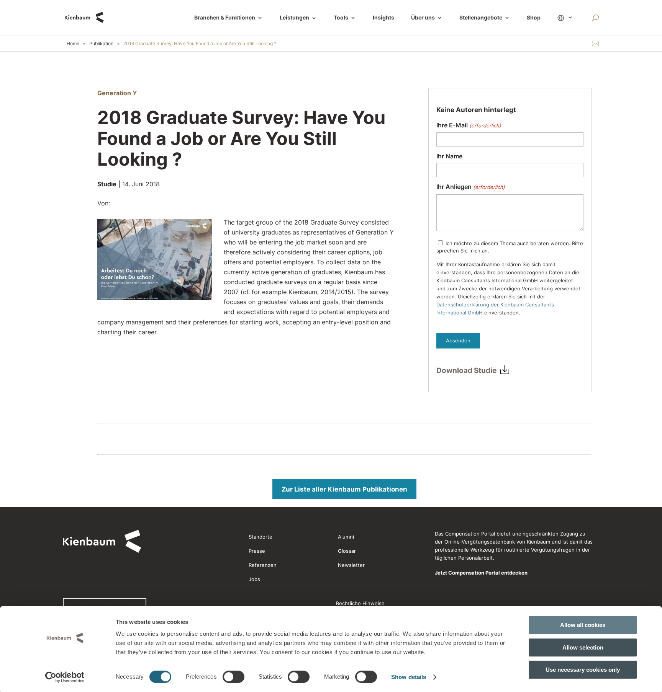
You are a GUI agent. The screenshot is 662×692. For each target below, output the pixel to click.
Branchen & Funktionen (224, 18)
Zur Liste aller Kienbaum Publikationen (344, 489)
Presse (257, 551)
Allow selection (582, 647)
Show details (408, 677)
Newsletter (351, 565)
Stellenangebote (480, 18)
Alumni (346, 537)
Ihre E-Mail (468, 125)
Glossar (347, 551)
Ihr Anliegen (470, 187)
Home (73, 43)
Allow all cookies (582, 625)
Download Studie (466, 370)
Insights (383, 18)
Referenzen (263, 565)
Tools (341, 18)
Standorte (260, 537)
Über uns (423, 18)
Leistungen (298, 18)
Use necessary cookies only (583, 669)
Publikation (101, 43)
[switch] (233, 677)
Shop (534, 18)
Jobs (254, 579)
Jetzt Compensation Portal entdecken (481, 573)
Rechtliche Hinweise (360, 603)
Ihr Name (449, 156)
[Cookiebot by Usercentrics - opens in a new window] (64, 677)
